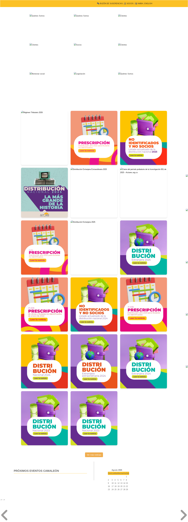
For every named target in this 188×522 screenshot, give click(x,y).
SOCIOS (129, 3)
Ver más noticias (94, 455)
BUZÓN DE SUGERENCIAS (111, 3)
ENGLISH (148, 3)
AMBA (140, 3)
